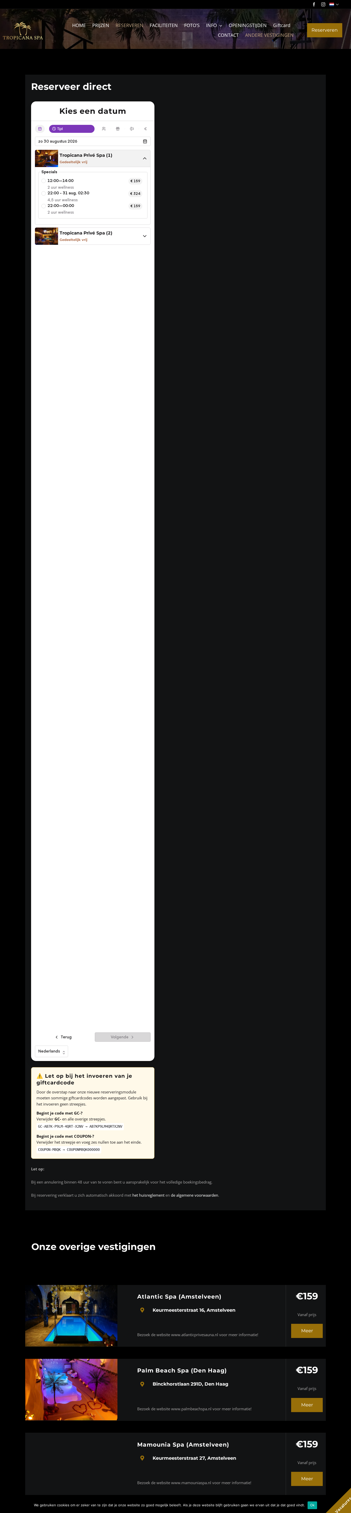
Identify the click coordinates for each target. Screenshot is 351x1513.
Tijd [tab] (60, 129)
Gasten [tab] (108, 129)
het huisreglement (148, 1195)
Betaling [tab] (150, 129)
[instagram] (323, 4)
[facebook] (314, 4)
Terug (66, 1036)
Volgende (119, 1036)
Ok (312, 1505)
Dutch (334, 4)
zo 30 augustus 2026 (57, 141)
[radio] (43, 181)
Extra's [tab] (122, 129)
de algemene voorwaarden (194, 1195)
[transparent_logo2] (23, 21)
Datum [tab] (44, 129)
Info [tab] (136, 129)
